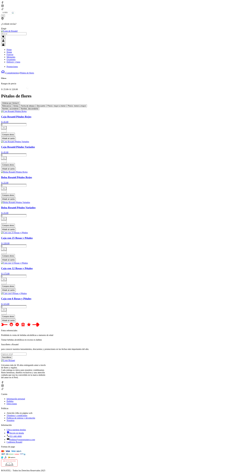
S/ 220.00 (13, 89)
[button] (40, 23)
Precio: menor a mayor (77, 106)
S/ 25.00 (4, 89)
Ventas (16, 106)
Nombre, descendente (29, 109)
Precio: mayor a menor (56, 106)
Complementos (12, 73)
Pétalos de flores (27, 73)
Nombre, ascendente (10, 109)
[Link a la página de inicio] (3, 73)
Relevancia (6, 106)
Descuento (41, 106)
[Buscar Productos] (3, 37)
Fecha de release (28, 106)
